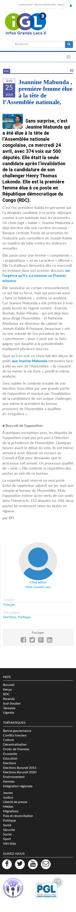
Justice (8, 797)
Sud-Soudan (11, 703)
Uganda (8, 712)
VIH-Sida (9, 843)
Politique (24, 617)
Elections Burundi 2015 (19, 767)
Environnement (14, 777)
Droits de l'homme (16, 749)
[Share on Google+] (41, 641)
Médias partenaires (45, 5)
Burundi (8, 685)
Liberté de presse (15, 802)
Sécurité (9, 830)
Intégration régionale (17, 786)
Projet (61, 5)
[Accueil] (25, 24)
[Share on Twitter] (32, 641)
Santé (7, 825)
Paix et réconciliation (18, 816)
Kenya (7, 689)
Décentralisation (15, 744)
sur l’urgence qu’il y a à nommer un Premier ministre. (36, 275)
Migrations (10, 811)
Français (9, 604)
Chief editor (38, 582)
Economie (10, 753)
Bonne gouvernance (17, 730)
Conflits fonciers (15, 735)
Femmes (9, 781)
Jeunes (8, 793)
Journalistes (25, 5)
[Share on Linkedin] (49, 641)
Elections (9, 617)
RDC (6, 71)
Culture (8, 740)
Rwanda (9, 698)
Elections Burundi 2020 (19, 772)
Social (7, 834)
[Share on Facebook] (23, 641)
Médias (8, 806)
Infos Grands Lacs (38, 587)
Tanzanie (9, 708)
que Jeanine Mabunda (29, 361)
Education (10, 758)
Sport (7, 839)
